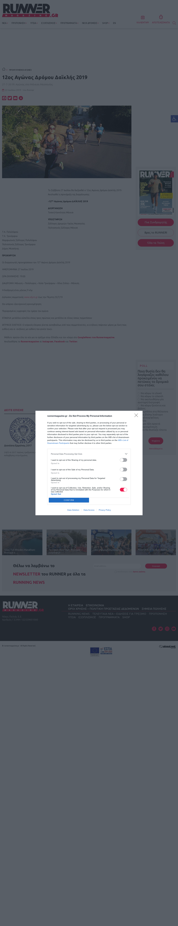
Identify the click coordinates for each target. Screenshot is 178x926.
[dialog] (89, 463)
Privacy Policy (105, 510)
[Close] (137, 416)
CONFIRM (69, 500)
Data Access (89, 510)
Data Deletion (73, 510)
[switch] (123, 460)
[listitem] (89, 453)
